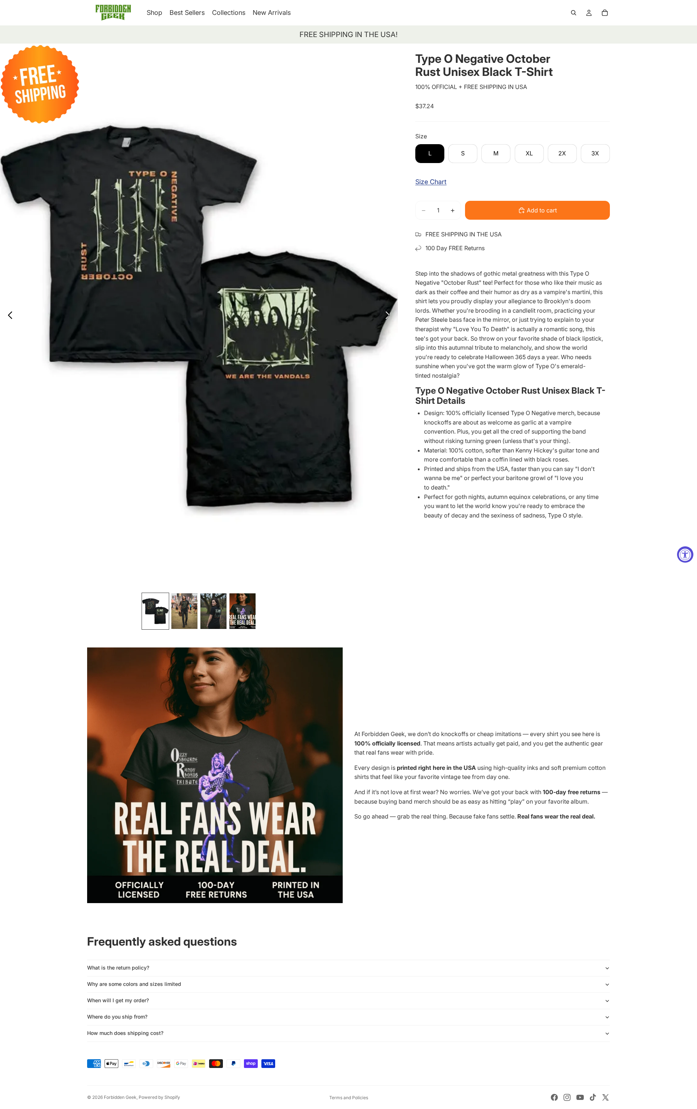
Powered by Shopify (159, 1097)
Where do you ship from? (117, 1016)
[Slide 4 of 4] (242, 611)
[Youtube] (580, 1097)
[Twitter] (605, 1097)
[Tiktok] (592, 1097)
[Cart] (605, 13)
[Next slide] (390, 316)
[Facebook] (554, 1097)
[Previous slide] (8, 316)
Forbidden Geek (120, 1097)
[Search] (574, 13)
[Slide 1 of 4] (155, 611)
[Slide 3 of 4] (213, 611)
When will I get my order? (118, 1000)
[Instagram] (567, 1097)
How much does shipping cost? (125, 1033)
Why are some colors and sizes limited (134, 984)
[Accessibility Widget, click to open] (685, 555)
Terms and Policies (348, 1097)
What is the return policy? (118, 967)
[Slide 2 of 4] (184, 611)
